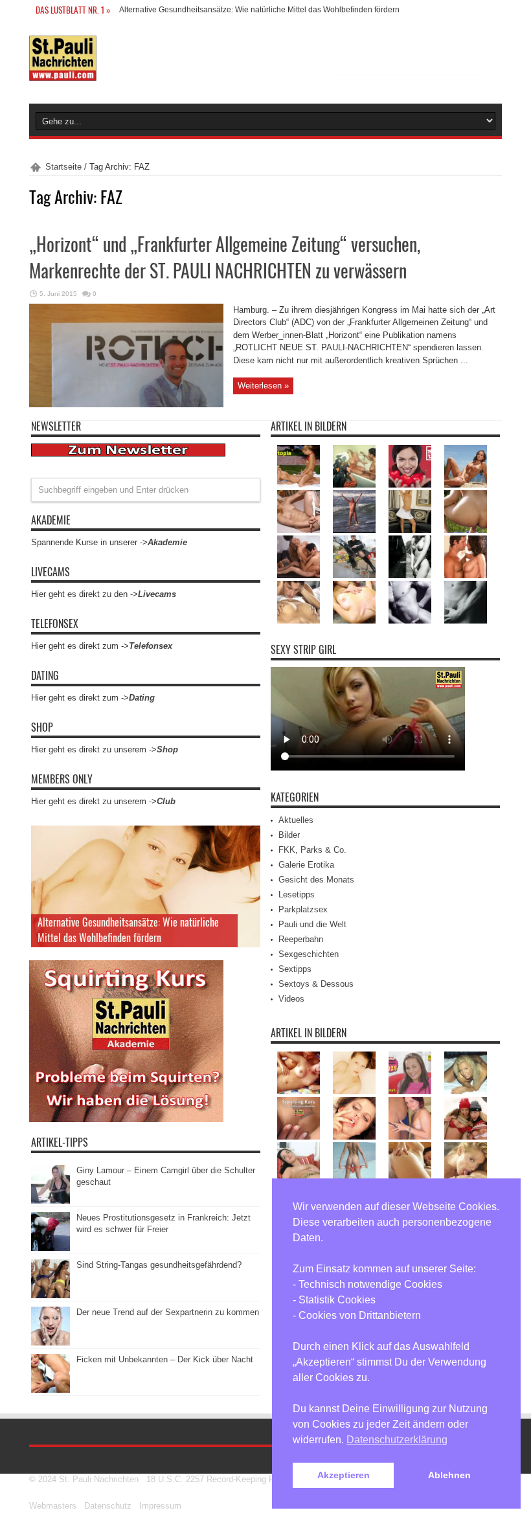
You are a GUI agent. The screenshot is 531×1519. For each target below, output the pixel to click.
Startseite (63, 167)
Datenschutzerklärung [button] (396, 1439)
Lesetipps (296, 894)
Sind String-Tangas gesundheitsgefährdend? (159, 1265)
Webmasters (52, 1506)
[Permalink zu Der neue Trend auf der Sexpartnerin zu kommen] (50, 1342)
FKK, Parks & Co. (312, 850)
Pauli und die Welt (312, 924)
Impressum (160, 1506)
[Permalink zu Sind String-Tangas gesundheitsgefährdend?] (50, 1295)
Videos (291, 999)
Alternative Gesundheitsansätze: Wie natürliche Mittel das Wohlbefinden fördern (259, 9)
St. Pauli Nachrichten (99, 1479)
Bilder (289, 835)
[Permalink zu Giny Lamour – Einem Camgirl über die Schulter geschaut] (50, 1201)
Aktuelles (295, 820)
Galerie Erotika (306, 865)
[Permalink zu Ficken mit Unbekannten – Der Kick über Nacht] (50, 1390)
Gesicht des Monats (316, 879)
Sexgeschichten (308, 954)
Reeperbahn (300, 939)
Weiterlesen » (263, 385)
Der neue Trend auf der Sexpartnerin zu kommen (167, 1312)
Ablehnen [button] (449, 1475)
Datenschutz (107, 1506)
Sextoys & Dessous (316, 984)
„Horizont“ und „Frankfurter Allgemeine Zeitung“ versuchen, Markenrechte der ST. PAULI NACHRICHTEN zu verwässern (224, 257)
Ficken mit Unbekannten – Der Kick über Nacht (164, 1359)
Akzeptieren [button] (343, 1475)
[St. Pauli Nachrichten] (62, 71)
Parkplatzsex (303, 909)
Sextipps (294, 969)
